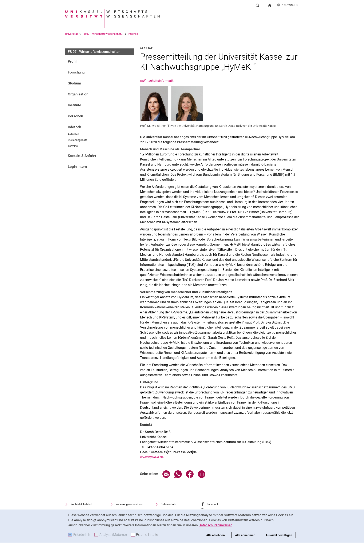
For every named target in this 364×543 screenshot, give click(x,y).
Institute (74, 105)
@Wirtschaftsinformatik (157, 81)
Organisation (78, 94)
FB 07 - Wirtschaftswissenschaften (94, 52)
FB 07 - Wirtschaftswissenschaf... (103, 33)
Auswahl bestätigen (279, 535)
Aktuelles (73, 134)
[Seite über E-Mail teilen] (166, 477)
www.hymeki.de (151, 457)
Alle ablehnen (215, 535)
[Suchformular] (257, 5)
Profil (72, 61)
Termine (73, 145)
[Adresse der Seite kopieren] (201, 477)
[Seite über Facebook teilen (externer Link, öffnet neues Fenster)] (190, 477)
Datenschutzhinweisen (215, 525)
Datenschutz (168, 504)
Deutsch (290, 5)
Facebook (213, 504)
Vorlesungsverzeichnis (129, 504)
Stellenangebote (77, 140)
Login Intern (77, 167)
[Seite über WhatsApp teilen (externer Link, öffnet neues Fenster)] (178, 477)
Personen (75, 116)
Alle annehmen (245, 535)
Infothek (133, 33)
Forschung (76, 72)
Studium (74, 83)
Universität (71, 33)
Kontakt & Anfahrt (82, 156)
